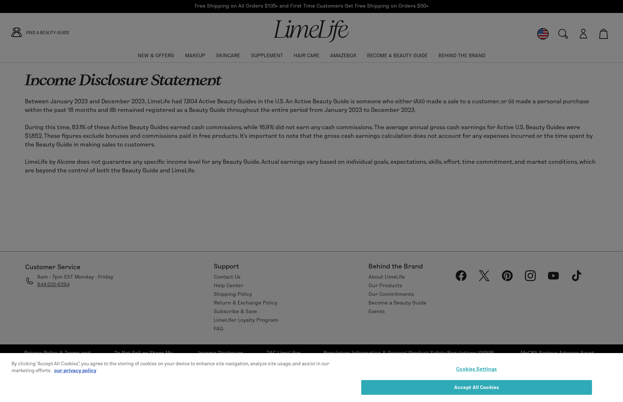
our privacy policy (75, 370)
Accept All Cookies (476, 386)
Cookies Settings (476, 368)
